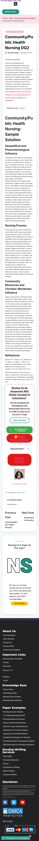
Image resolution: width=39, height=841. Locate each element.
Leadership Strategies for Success (16, 737)
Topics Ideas (8, 689)
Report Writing (8, 771)
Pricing (6, 662)
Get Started (19, 603)
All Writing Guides (10, 693)
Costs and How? (17, 449)
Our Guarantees (9, 635)
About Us (6, 670)
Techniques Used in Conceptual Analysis (19, 741)
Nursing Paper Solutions (12, 700)
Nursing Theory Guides (12, 697)
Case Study (7, 756)
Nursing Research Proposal (14, 719)
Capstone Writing (10, 774)
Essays (6, 764)
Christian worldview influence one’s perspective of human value (18, 94)
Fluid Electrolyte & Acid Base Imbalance (18, 745)
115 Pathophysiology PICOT (14, 715)
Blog (11, 18)
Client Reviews (8, 639)
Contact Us (7, 642)
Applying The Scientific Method (15, 734)
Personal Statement (11, 760)
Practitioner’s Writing (11, 767)
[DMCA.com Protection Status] (12, 812)
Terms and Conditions (11, 650)
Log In (5, 680)
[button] (15, 4)
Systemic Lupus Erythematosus (15, 726)
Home (4, 18)
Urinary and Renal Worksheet (14, 723)
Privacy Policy (8, 646)
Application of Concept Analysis (15, 730)
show (22, 108)
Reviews (6, 677)
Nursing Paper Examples (25, 18)
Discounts (7, 666)
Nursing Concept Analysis (13, 712)
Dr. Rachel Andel (14, 500)
